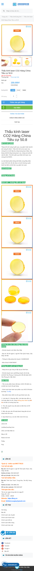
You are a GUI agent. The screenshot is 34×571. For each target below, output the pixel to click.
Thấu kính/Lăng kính (16, 16)
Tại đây (9, 391)
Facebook (7, 543)
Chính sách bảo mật (7, 525)
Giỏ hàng (4, 510)
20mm (18, 90)
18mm (24, 90)
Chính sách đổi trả (6, 520)
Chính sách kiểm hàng (7, 522)
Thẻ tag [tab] (17, 122)
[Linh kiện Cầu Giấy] (19, 4)
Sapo (21, 569)
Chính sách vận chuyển (8, 515)
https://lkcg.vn (12, 498)
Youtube (7, 546)
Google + (7, 548)
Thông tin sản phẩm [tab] (17, 114)
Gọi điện (17, 108)
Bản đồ (3, 512)
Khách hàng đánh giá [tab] (17, 118)
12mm (13, 90)
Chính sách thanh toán (7, 517)
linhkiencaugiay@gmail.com (15, 501)
